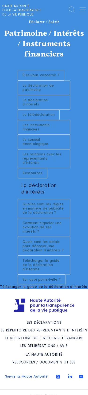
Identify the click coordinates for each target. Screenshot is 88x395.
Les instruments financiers (36, 127)
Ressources (32, 173)
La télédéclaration (39, 115)
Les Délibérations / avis (44, 346)
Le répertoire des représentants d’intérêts (44, 330)
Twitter (58, 377)
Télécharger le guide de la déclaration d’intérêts (41, 265)
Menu (83, 10)
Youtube (81, 377)
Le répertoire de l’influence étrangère (44, 338)
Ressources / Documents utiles (43, 362)
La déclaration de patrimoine (38, 88)
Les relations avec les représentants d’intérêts (42, 159)
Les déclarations (44, 323)
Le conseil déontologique (35, 142)
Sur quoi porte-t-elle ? (42, 280)
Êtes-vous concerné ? (41, 75)
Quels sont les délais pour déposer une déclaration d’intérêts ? (43, 246)
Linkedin (70, 376)
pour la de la (22, 10)
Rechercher (72, 9)
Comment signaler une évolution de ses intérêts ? (42, 227)
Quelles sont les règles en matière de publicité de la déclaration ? (43, 208)
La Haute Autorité (44, 355)
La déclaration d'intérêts (35, 102)
